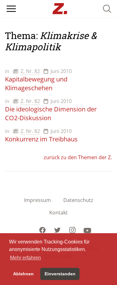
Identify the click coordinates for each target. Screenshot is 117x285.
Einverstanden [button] (60, 273)
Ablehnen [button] (23, 273)
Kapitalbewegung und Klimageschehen (36, 83)
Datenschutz (78, 200)
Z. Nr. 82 (30, 71)
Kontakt (58, 212)
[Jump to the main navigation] (11, 8)
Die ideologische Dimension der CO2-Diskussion (51, 113)
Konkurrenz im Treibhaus (41, 139)
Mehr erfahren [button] (25, 257)
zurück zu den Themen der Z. (78, 157)
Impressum (37, 200)
